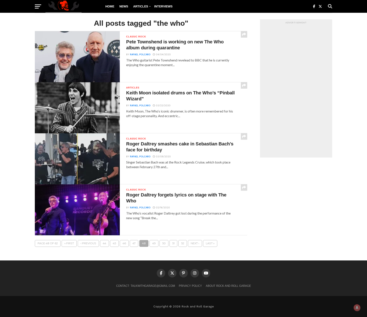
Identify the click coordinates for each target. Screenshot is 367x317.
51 (173, 243)
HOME (109, 6)
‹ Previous (88, 243)
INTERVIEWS (163, 6)
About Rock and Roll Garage (228, 285)
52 (182, 243)
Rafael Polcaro (140, 54)
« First (69, 243)
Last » (210, 243)
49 (154, 243)
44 (104, 243)
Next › (195, 243)
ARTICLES (140, 6)
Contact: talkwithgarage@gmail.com (145, 285)
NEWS (123, 6)
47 (134, 243)
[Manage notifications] (357, 307)
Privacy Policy (190, 285)
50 (164, 243)
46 (124, 243)
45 (114, 243)
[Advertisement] (296, 89)
